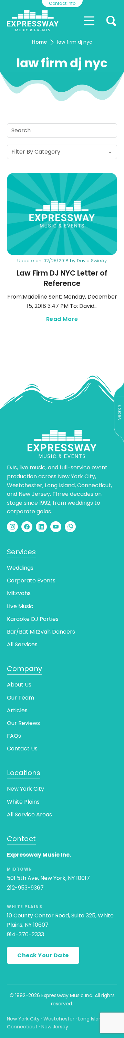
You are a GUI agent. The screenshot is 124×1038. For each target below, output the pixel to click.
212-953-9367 (25, 888)
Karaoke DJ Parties (33, 619)
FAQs (14, 736)
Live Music (20, 606)
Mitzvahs (19, 593)
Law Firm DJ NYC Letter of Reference (62, 278)
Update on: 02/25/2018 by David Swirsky (62, 261)
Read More (81, 319)
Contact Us (22, 748)
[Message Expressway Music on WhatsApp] (70, 526)
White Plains (23, 802)
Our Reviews (23, 723)
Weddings (20, 568)
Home (39, 41)
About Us (19, 685)
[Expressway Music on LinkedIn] (41, 526)
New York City (25, 789)
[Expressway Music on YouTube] (55, 526)
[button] (111, 21)
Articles (17, 710)
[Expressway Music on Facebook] (26, 526)
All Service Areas (29, 814)
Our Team (20, 698)
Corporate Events (31, 580)
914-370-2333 (25, 934)
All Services (22, 644)
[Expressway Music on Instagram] (12, 526)
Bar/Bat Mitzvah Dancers (41, 632)
